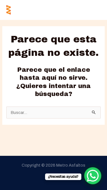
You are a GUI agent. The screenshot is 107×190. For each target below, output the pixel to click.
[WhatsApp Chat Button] (92, 175)
